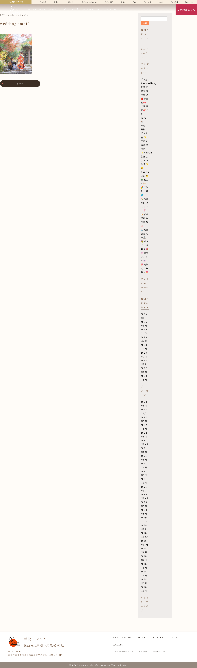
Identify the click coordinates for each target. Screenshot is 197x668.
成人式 (75, 9)
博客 (143, 125)
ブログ (144, 86)
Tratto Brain (119, 665)
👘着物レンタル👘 (145, 256)
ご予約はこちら (186, 9)
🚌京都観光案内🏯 (145, 233)
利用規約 (143, 651)
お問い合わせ (159, 651)
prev (20, 83)
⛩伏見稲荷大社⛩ (144, 145)
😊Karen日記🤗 (145, 171)
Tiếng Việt (109, 2)
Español (174, 2)
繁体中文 (71, 2)
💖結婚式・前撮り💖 (145, 268)
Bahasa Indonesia (89, 2)
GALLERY (87, 9)
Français (189, 2)
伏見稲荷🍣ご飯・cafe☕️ (145, 114)
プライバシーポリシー (123, 651)
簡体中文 (57, 2)
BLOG (100, 9)
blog (144, 79)
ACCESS (111, 9)
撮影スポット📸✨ (144, 133)
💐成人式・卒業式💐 (145, 245)
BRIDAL (53, 9)
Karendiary (149, 83)
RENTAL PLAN (37, 9)
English (43, 2)
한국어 (123, 2)
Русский (147, 2)
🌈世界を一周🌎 (145, 191)
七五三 (64, 9)
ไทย (134, 2)
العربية (161, 2)
